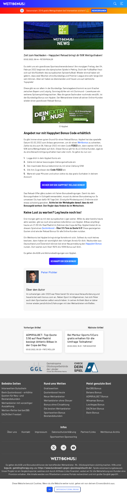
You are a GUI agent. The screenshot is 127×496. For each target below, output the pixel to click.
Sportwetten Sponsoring (63, 436)
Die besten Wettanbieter (57, 408)
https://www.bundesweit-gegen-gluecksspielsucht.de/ (65, 468)
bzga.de (8, 468)
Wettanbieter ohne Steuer (58, 400)
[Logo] (64, 458)
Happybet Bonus (94, 243)
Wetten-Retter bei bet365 (15, 410)
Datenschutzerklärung (64, 431)
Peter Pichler (49, 272)
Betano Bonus (94, 392)
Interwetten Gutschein (14, 388)
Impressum (41, 431)
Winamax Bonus (95, 400)
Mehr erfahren (99, 10)
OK (49, 489)
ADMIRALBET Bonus (97, 396)
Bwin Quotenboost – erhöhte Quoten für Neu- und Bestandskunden (17, 395)
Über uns (12, 431)
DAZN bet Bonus (95, 408)
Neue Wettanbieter (54, 396)
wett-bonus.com (18, 3)
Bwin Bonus (92, 412)
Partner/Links (88, 431)
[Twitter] (54, 447)
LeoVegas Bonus (95, 404)
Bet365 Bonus (93, 388)
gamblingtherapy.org (23, 468)
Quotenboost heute (54, 392)
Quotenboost (48, 228)
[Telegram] (63, 447)
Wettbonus (83, 142)
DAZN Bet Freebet (11, 414)
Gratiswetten (51, 388)
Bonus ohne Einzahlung (56, 404)
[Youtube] (73, 447)
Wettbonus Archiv (110, 431)
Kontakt (26, 431)
